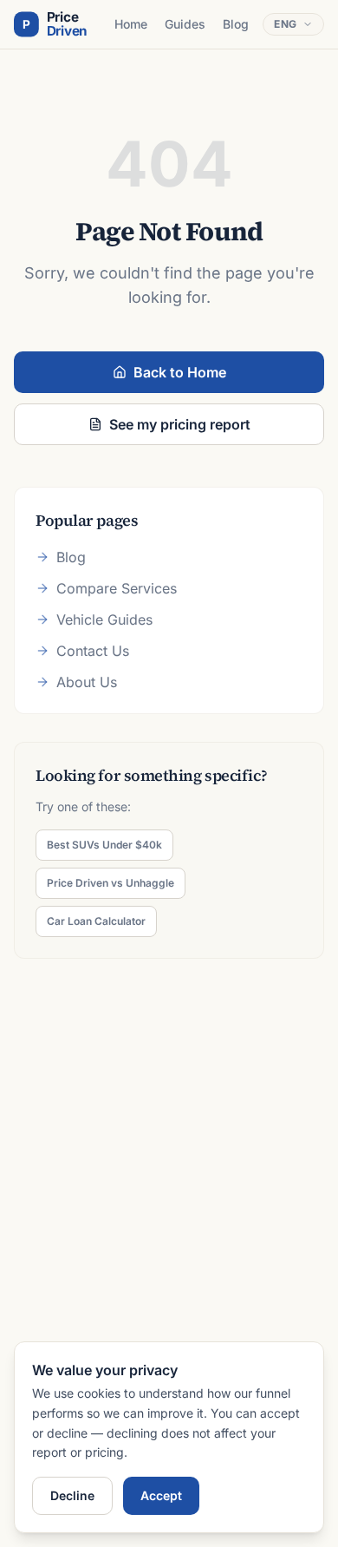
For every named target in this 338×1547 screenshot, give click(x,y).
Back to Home (179, 372)
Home (130, 23)
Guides (185, 23)
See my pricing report (179, 424)
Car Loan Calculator (96, 921)
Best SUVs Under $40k (104, 844)
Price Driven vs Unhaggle (110, 882)
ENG (285, 23)
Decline (72, 1495)
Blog (236, 23)
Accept (161, 1495)
